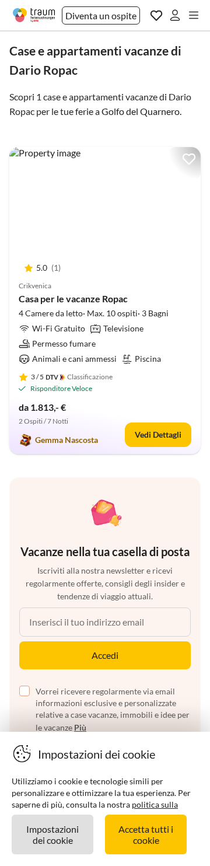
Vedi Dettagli (158, 434)
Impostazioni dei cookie (52, 834)
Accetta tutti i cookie (145, 834)
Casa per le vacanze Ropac (73, 298)
